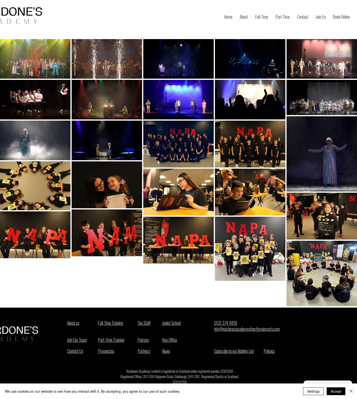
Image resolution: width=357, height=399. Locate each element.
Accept (336, 391)
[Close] (351, 391)
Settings (313, 391)
